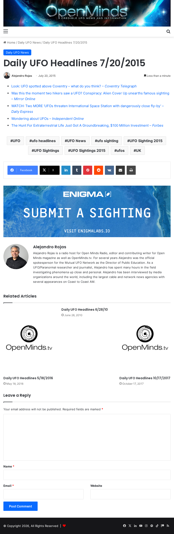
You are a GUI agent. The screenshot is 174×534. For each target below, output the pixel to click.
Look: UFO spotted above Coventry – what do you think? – (74, 86)
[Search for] (168, 31)
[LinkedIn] (65, 170)
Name (8, 466)
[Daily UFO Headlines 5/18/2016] (29, 341)
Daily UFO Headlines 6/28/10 (84, 309)
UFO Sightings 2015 (87, 150)
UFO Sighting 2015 (146, 140)
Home (10, 42)
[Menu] (5, 31)
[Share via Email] (120, 170)
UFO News (76, 140)
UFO (16, 140)
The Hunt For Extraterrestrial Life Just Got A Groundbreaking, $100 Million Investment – (87, 125)
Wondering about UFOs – (47, 118)
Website (96, 485)
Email (8, 485)
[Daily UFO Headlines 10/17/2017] (145, 341)
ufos (121, 150)
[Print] (131, 170)
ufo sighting (107, 140)
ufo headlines (44, 140)
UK (138, 150)
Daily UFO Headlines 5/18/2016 (28, 378)
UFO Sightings (46, 150)
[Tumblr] (76, 170)
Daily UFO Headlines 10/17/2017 (144, 378)
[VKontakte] (109, 170)
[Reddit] (98, 170)
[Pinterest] (87, 170)
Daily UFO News (29, 42)
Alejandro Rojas (22, 75)
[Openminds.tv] (87, 13)
